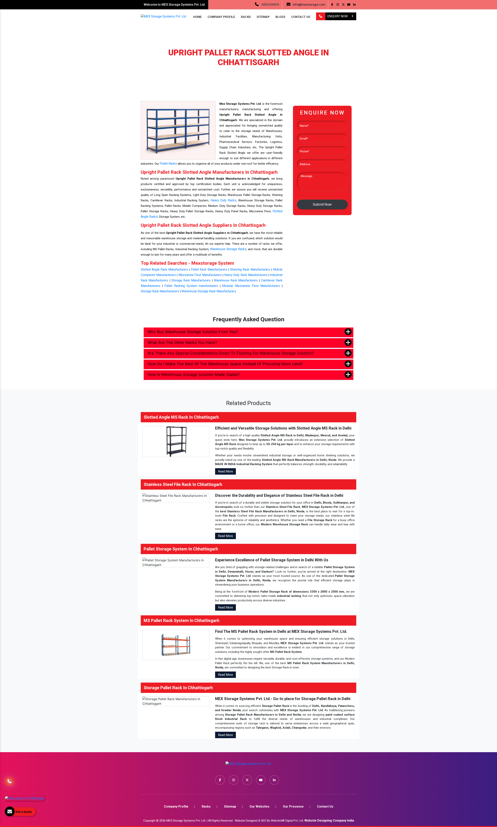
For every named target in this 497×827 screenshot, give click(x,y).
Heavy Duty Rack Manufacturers (246, 275)
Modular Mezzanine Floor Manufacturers (251, 286)
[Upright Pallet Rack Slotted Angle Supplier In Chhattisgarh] (178, 130)
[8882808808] (320, 16)
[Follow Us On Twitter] (343, 4)
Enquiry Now (337, 16)
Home (197, 17)
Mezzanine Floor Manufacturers (200, 275)
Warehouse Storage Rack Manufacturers (209, 291)
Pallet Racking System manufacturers (191, 286)
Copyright (149, 820)
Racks (246, 17)
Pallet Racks (168, 163)
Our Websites (259, 806)
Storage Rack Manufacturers (191, 280)
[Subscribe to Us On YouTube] (349, 4)
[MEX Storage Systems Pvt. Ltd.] (248, 765)
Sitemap (263, 17)
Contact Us (300, 17)
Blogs (280, 17)
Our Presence (293, 806)
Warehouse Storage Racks (228, 249)
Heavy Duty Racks (223, 200)
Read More (225, 471)
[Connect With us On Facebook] (332, 4)
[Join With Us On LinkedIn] (354, 4)
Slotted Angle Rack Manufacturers (164, 269)
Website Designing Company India (329, 820)
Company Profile (221, 17)
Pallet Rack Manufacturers (209, 269)
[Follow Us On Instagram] (338, 4)
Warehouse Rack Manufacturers (236, 280)
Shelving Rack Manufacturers (250, 269)
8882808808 (270, 4)
